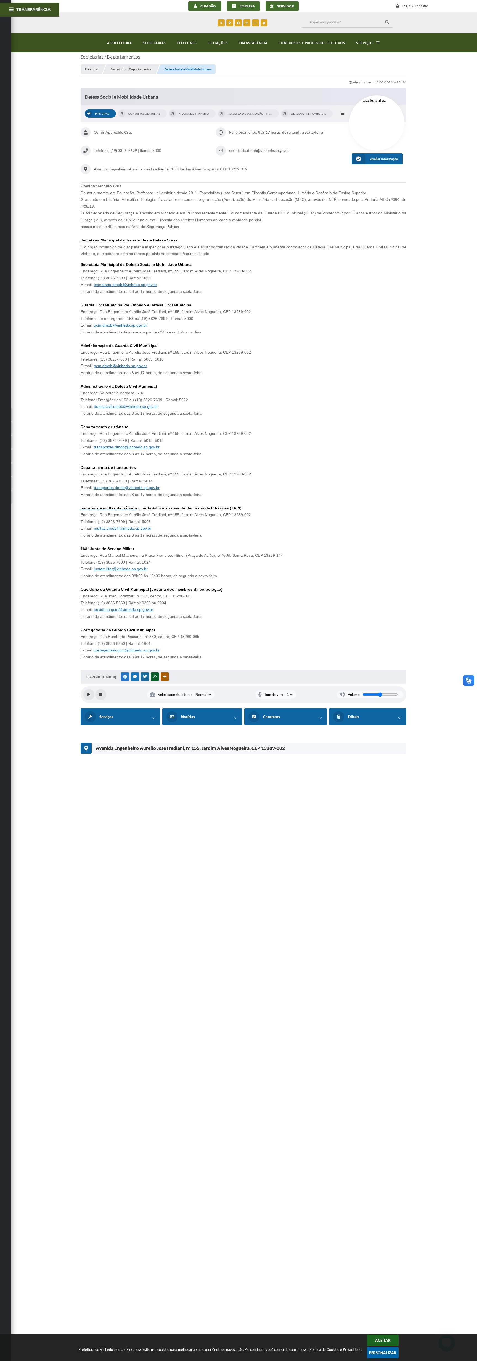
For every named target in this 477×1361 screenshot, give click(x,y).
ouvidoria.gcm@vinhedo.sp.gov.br (123, 609)
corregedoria (105, 650)
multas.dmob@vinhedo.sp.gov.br (122, 528)
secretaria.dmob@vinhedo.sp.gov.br (125, 284)
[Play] (88, 694)
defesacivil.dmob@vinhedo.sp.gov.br (126, 406)
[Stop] (100, 694)
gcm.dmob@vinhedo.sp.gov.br (120, 325)
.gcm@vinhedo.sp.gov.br (138, 650)
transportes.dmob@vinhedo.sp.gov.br (127, 447)
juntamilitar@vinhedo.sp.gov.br (121, 569)
